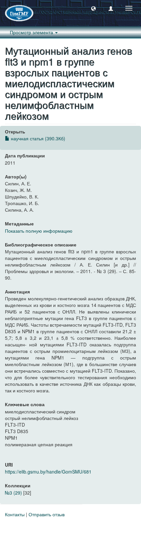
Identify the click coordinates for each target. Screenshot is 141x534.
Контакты (15, 514)
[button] (93, 8)
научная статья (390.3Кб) (37, 138)
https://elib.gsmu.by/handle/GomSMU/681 (48, 471)
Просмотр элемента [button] (32, 32)
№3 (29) (13, 492)
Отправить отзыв (47, 514)
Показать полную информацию (38, 230)
